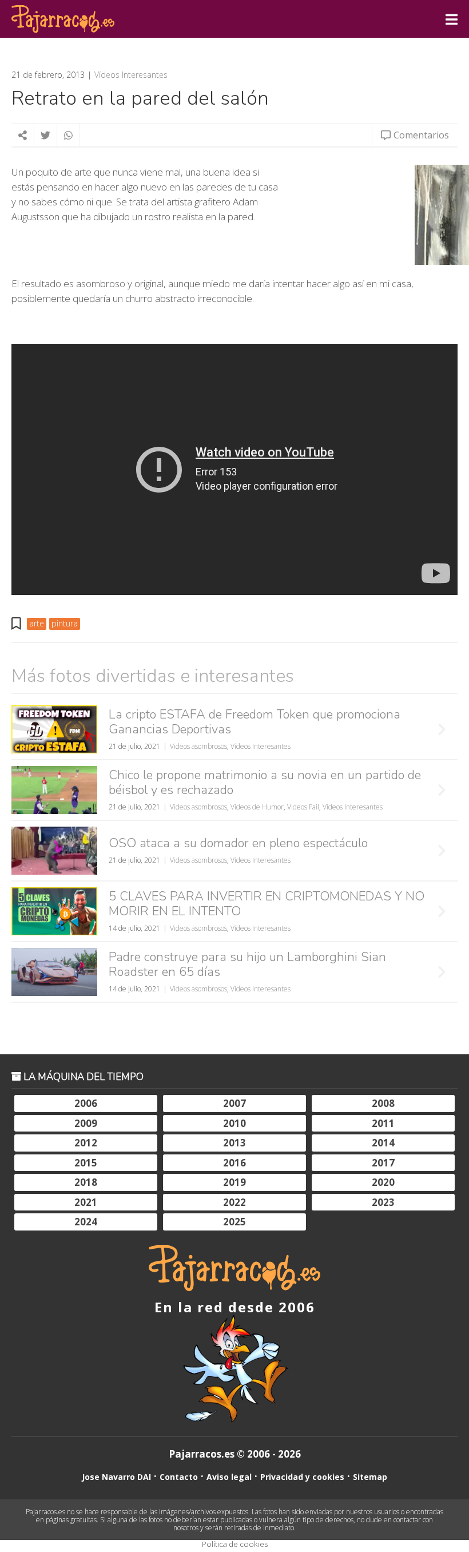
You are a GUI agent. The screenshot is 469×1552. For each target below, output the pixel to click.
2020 (383, 1182)
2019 (234, 1182)
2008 (383, 1103)
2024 (85, 1221)
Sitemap (370, 1476)
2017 (383, 1162)
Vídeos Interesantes (131, 75)
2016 (234, 1162)
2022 (234, 1202)
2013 (234, 1142)
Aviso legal (229, 1476)
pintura (64, 623)
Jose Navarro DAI (116, 1476)
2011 (383, 1123)
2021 (85, 1202)
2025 (234, 1221)
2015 (85, 1162)
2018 (85, 1182)
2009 (85, 1123)
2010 (234, 1123)
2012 (85, 1142)
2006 (85, 1103)
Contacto (179, 1476)
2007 (234, 1103)
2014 (383, 1142)
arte (36, 623)
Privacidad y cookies (302, 1476)
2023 (383, 1202)
